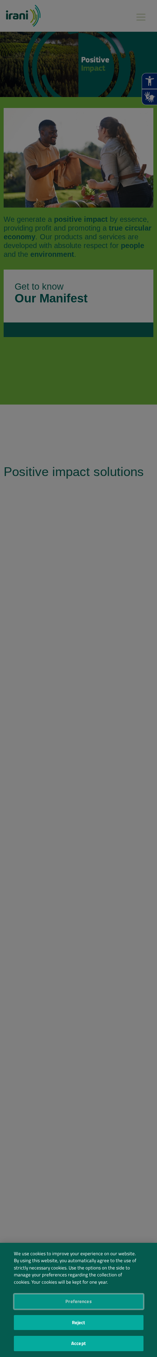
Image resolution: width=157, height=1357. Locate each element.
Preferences (78, 1301)
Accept (78, 1343)
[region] (78, 1300)
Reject (78, 1322)
